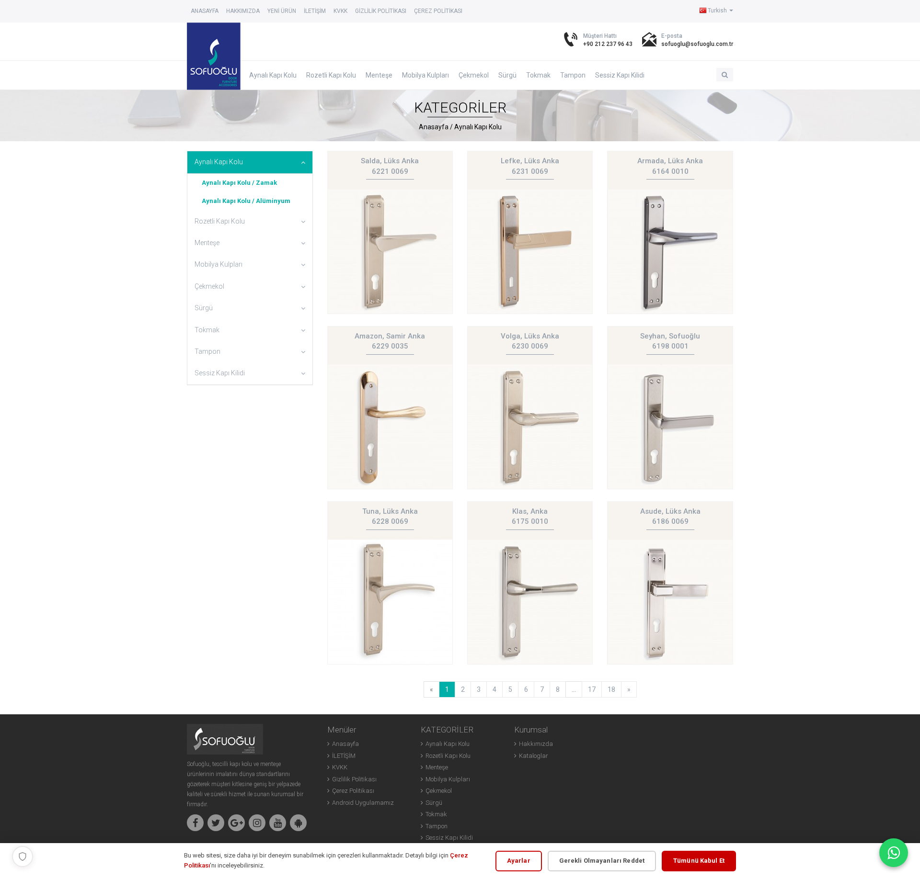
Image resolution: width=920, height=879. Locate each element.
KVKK (340, 11)
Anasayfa (204, 11)
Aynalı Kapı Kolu (273, 75)
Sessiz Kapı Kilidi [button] (220, 373)
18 (611, 689)
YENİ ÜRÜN (281, 11)
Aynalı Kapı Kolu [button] (219, 162)
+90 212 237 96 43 (607, 44)
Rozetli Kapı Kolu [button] (220, 221)
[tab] (249, 162)
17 (592, 689)
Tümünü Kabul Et (698, 860)
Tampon (573, 75)
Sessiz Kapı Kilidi (619, 75)
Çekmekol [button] (209, 286)
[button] (724, 74)
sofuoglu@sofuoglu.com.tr (697, 44)
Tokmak (538, 75)
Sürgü (507, 75)
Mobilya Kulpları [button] (218, 264)
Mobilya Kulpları (425, 75)
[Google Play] (298, 822)
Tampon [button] (207, 351)
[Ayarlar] (22, 856)
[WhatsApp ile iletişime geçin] (893, 852)
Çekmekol (474, 75)
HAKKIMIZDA (243, 11)
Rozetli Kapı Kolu (331, 75)
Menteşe (379, 75)
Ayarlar (518, 860)
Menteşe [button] (207, 243)
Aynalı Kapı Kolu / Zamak (239, 182)
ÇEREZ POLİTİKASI (438, 11)
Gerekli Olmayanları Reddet (601, 860)
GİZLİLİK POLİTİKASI (380, 11)
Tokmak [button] (207, 330)
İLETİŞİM (315, 11)
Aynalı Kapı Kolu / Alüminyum (246, 200)
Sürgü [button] (204, 308)
